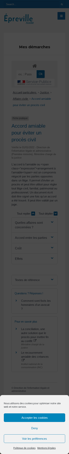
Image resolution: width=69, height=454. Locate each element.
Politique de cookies (24, 448)
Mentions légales (46, 448)
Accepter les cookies (34, 417)
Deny (34, 428)
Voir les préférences (34, 438)
